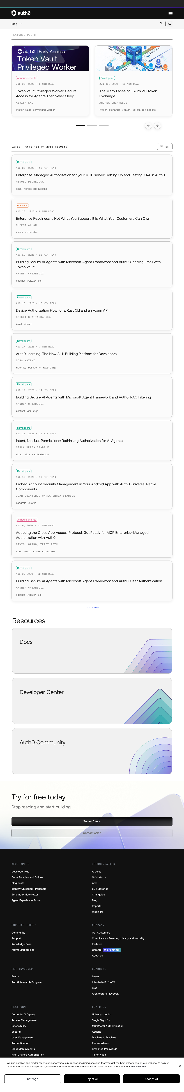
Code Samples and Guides (27, 877)
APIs (94, 883)
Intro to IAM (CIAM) (103, 982)
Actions (96, 1031)
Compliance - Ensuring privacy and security (118, 938)
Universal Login (101, 1014)
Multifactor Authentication (107, 1026)
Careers (105, 949)
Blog (14, 23)
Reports (97, 906)
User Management (23, 1037)
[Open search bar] (161, 24)
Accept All (151, 1079)
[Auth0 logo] (90, 13)
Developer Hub (20, 871)
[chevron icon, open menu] (21, 24)
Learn (95, 976)
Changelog (98, 894)
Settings (32, 1079)
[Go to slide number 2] (92, 125)
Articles (96, 871)
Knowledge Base (21, 944)
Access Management (24, 1020)
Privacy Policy (138, 1066)
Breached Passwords (104, 1049)
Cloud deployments (23, 1049)
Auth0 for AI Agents (23, 1014)
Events (16, 976)
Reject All (92, 1079)
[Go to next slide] (157, 125)
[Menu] (170, 13)
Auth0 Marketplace (23, 949)
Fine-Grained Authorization (28, 1054)
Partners (97, 944)
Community (18, 932)
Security (17, 1031)
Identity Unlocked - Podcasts (29, 888)
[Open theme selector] (169, 24)
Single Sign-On (101, 1020)
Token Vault (99, 1054)
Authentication (20, 1043)
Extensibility (19, 1026)
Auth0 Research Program (27, 982)
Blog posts (18, 883)
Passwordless (100, 1043)
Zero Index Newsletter (25, 894)
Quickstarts (99, 877)
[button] (92, 821)
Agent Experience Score (26, 900)
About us (97, 955)
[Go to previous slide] (148, 125)
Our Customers (101, 932)
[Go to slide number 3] (104, 125)
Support (16, 938)
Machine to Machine (104, 1037)
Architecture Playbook (105, 993)
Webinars (97, 911)
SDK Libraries (100, 888)
